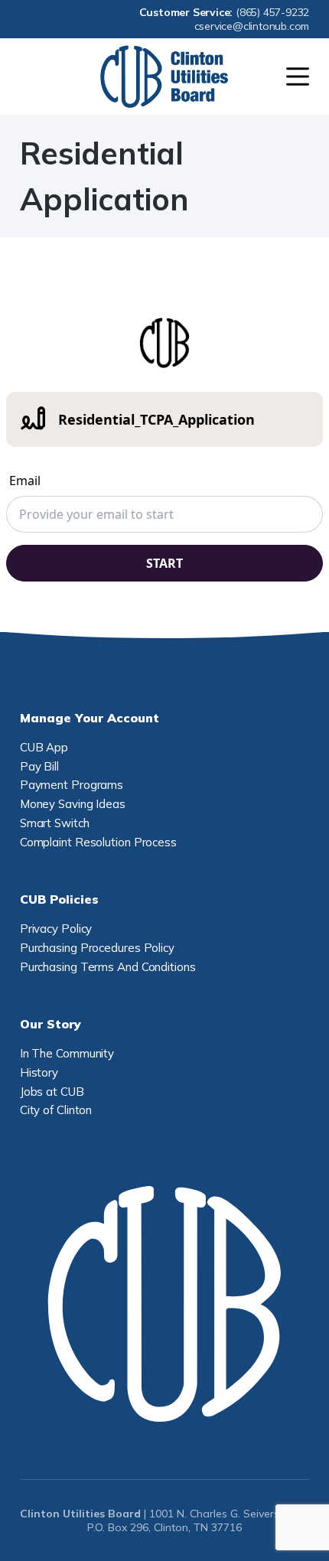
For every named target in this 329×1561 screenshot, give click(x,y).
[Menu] (297, 76)
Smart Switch (55, 823)
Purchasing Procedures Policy (97, 947)
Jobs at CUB (52, 1091)
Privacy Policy (56, 928)
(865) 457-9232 (272, 12)
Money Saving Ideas (72, 804)
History (39, 1072)
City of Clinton (56, 1110)
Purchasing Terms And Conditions (108, 967)
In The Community (67, 1053)
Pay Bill (39, 766)
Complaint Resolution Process (98, 842)
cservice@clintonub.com (252, 26)
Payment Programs (71, 784)
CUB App (44, 747)
